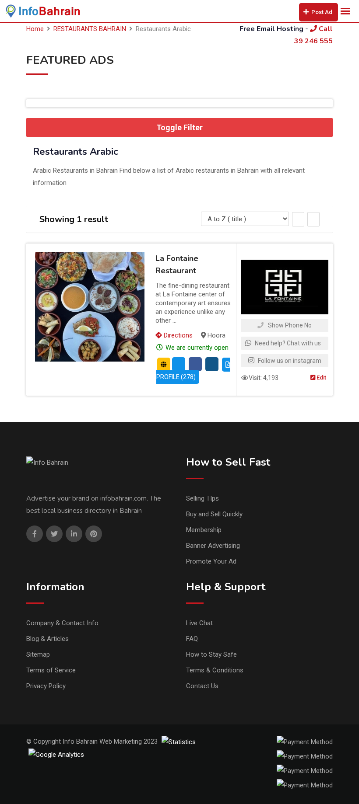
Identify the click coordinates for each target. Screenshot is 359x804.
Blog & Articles (47, 639)
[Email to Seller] (178, 364)
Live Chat (199, 623)
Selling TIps (202, 498)
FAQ (192, 639)
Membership (204, 530)
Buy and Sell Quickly (214, 514)
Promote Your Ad (211, 561)
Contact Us (202, 686)
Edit (320, 377)
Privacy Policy (46, 686)
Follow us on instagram (289, 360)
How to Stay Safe (211, 654)
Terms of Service (51, 670)
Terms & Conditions (214, 670)
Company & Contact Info (62, 623)
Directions (177, 335)
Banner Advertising (213, 546)
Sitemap (38, 654)
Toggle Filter (179, 127)
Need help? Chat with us (287, 343)
